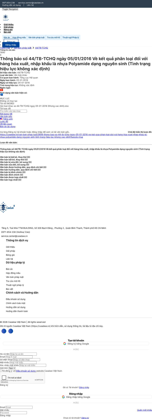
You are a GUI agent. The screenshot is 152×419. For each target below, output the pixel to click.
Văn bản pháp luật (36, 37)
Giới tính (4, 368)
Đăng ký (85, 418)
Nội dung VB (6, 114)
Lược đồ (4, 121)
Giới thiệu (10, 247)
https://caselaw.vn (41, 326)
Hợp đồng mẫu (19, 37)
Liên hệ (30, 5)
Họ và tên (4, 354)
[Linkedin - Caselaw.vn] (10, 331)
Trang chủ (5, 47)
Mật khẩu (4, 362)
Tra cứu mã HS (53, 37)
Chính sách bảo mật (15, 303)
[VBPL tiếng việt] (1, 90)
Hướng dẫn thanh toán (17, 311)
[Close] (0, 338)
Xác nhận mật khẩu (9, 365)
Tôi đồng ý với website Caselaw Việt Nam (32, 371)
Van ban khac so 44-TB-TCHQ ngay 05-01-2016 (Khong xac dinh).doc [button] (34, 106)
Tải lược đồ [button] (5, 108)
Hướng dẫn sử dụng (11, 5)
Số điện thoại (6, 359)
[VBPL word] (1, 96)
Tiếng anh (7, 119)
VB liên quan (6, 124)
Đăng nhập (84, 387)
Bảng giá (10, 255)
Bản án (7, 37)
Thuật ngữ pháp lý (15, 285)
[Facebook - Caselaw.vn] (3, 331)
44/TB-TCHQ (41, 47)
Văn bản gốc (6, 116)
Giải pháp (10, 251)
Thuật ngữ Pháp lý (70, 37)
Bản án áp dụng (7, 126)
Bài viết (7, 32)
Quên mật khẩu (144, 410)
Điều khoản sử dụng (15, 299)
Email (2, 356)
